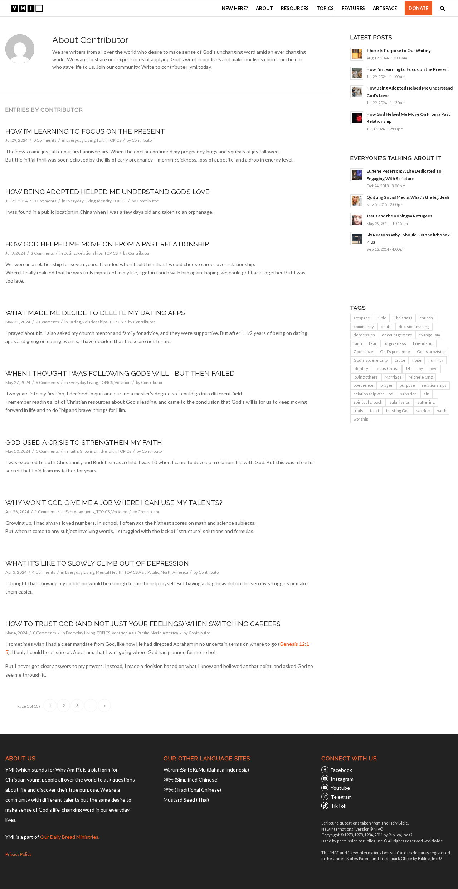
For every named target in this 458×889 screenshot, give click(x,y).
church (426, 318)
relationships (434, 385)
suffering (426, 402)
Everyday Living (81, 140)
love (434, 368)
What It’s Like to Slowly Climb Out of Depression (97, 563)
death (386, 326)
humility (435, 360)
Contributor (143, 140)
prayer (386, 385)
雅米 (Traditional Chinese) (192, 790)
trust (374, 410)
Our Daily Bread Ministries (69, 837)
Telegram (341, 797)
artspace (362, 318)
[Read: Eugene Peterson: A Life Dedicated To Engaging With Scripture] (356, 174)
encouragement (397, 334)
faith (358, 343)
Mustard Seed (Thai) (186, 800)
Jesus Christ (387, 368)
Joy (420, 368)
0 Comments (45, 140)
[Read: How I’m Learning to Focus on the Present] (356, 73)
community (364, 326)
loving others (366, 377)
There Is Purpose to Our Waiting (398, 50)
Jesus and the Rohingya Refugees (399, 215)
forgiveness (395, 343)
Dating (70, 253)
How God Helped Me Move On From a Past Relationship (107, 244)
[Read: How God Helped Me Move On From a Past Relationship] (356, 117)
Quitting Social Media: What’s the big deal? (408, 197)
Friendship (423, 343)
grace (400, 360)
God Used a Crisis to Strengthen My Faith (83, 442)
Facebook (341, 770)
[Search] (442, 8)
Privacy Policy (18, 854)
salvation (408, 393)
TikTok (338, 806)
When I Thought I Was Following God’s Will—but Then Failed (120, 373)
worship (361, 419)
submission (399, 402)
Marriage (393, 377)
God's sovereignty (371, 360)
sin (426, 393)
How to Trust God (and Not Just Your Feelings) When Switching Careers (143, 624)
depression (364, 334)
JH (407, 368)
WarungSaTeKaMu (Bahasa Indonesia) (206, 770)
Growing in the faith (97, 451)
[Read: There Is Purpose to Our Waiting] (356, 54)
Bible (381, 318)
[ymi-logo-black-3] (26, 8)
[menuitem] (235, 8)
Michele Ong (421, 377)
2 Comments (42, 253)
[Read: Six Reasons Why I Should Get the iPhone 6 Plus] (356, 238)
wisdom (423, 410)
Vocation (122, 382)
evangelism (429, 334)
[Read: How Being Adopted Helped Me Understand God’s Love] (356, 91)
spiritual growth (368, 402)
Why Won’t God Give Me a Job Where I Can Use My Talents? (114, 502)
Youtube (340, 788)
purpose (407, 385)
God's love (363, 351)
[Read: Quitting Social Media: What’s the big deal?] (356, 200)
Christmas (403, 318)
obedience (364, 385)
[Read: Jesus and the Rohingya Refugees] (356, 219)
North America (174, 572)
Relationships (90, 253)
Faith (101, 140)
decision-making (414, 326)
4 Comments (43, 572)
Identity (104, 200)
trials (358, 410)
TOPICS (114, 140)
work (441, 410)
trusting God (398, 410)
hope (417, 360)
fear (373, 343)
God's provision (431, 351)
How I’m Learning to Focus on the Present (85, 131)
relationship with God (373, 393)
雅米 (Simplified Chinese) (191, 780)
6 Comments (47, 382)
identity (361, 368)
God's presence (395, 351)
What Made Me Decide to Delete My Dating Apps (95, 313)
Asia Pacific (148, 572)
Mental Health (109, 572)
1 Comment (45, 511)
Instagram (342, 779)
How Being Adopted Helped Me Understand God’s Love (107, 192)
